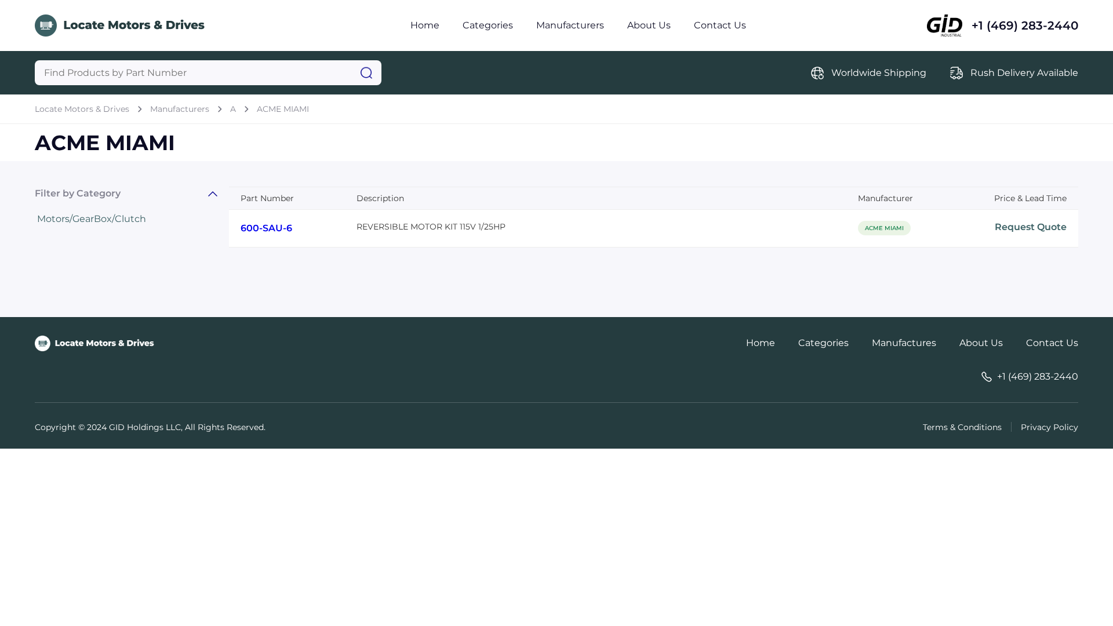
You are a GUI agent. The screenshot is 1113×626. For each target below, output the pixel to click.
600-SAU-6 (266, 228)
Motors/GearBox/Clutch (91, 218)
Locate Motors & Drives (82, 109)
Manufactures (904, 342)
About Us (649, 25)
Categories (488, 25)
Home (424, 25)
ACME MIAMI (283, 109)
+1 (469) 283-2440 (1025, 25)
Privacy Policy (1049, 427)
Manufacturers (570, 25)
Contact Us (720, 25)
